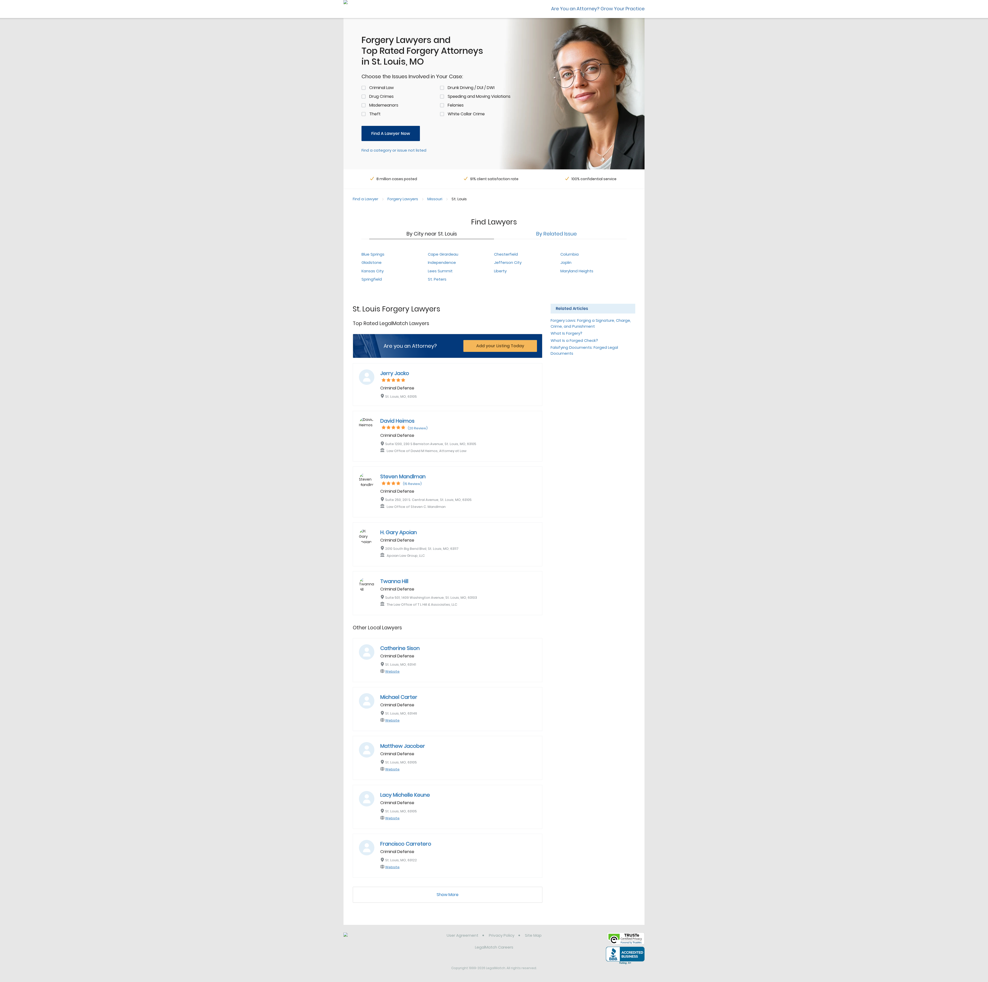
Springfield (371, 279)
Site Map (533, 935)
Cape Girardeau (443, 254)
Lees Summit (440, 271)
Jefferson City (508, 262)
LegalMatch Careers (494, 947)
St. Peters (437, 279)
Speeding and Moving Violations (479, 96)
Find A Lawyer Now (390, 133)
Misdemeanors (383, 105)
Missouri (434, 199)
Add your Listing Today (500, 346)
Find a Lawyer (365, 199)
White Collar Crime (466, 114)
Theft (375, 114)
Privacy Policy (501, 935)
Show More (447, 895)
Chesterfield (506, 254)
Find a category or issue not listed (393, 150)
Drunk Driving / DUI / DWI (471, 88)
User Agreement (462, 935)
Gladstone (371, 262)
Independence (442, 262)
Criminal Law (381, 88)
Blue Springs (372, 254)
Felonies (456, 105)
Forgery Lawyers (402, 199)
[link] (369, 939)
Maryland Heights (576, 271)
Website (392, 671)
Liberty (500, 271)
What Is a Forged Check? (574, 340)
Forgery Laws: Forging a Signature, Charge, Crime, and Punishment (591, 323)
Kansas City (372, 271)
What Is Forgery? (566, 333)
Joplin (565, 262)
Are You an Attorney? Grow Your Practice (598, 8)
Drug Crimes (381, 96)
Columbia (569, 254)
